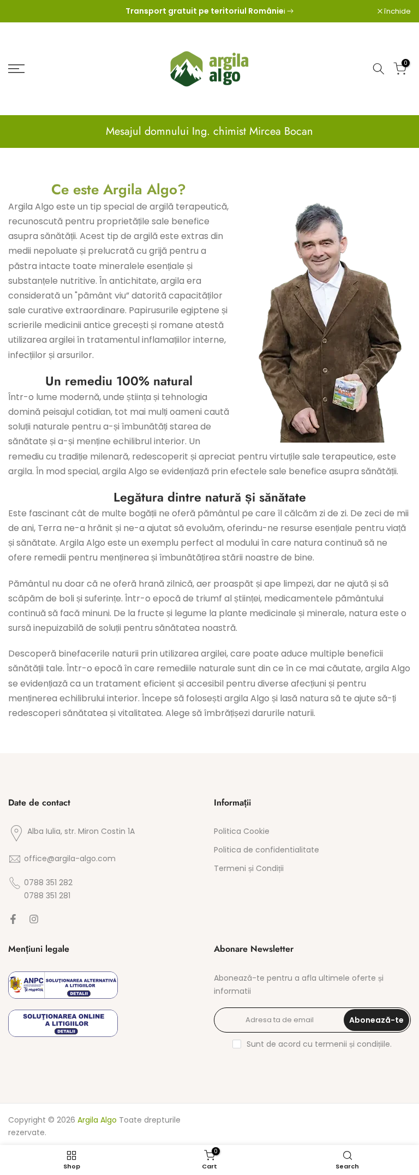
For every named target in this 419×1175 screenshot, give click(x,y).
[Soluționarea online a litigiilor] (63, 1023)
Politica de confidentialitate (266, 850)
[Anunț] (209, 11)
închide (27, 11)
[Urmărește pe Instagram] (34, 920)
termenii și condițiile (352, 1044)
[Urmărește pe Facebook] (13, 920)
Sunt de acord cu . (319, 1044)
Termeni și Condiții (249, 868)
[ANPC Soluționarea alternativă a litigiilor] (63, 985)
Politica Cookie (242, 831)
